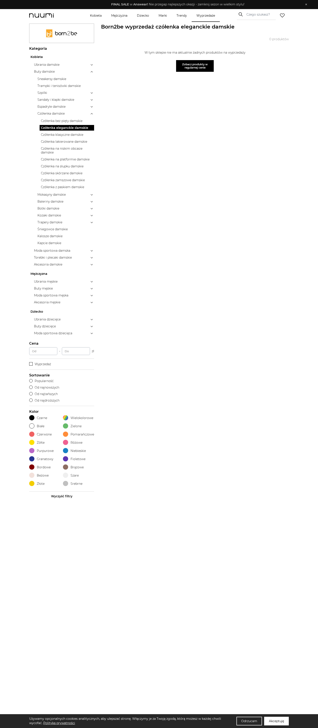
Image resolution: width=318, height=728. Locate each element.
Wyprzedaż (43, 364)
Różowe (76, 443)
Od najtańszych (46, 394)
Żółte (41, 443)
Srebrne (76, 484)
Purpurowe (45, 451)
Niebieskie (78, 451)
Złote (41, 484)
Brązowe (77, 467)
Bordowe (44, 467)
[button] (155, 4)
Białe (40, 426)
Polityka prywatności (59, 723)
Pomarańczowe (82, 434)
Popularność (44, 381)
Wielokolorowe (82, 418)
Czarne (42, 418)
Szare (75, 475)
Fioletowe (78, 459)
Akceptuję (276, 721)
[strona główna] (48, 15)
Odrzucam (249, 721)
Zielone (76, 426)
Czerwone (44, 434)
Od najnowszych (47, 387)
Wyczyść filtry (61, 496)
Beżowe (43, 475)
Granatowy (45, 459)
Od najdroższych (47, 400)
